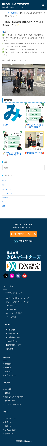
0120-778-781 (26, 241)
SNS (3, 185)
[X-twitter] (5, 275)
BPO (4, 181)
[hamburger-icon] (43, 5)
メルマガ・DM (7, 193)
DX (3, 202)
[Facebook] (18, 275)
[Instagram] (12, 275)
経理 (3, 206)
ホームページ (6, 189)
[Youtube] (24, 275)
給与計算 (5, 197)
